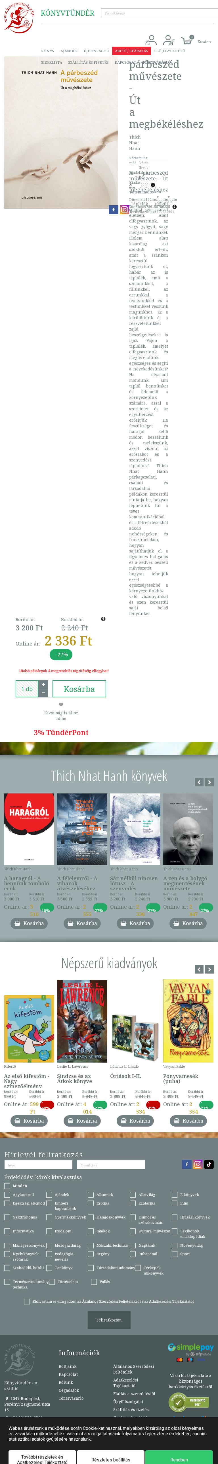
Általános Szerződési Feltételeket (110, 1301)
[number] (27, 688)
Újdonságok (96, 50)
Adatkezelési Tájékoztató (125, 1382)
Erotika (103, 1203)
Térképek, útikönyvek (154, 1270)
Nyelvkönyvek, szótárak (26, 1256)
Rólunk (66, 1382)
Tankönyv (64, 1267)
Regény (103, 1253)
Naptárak (147, 1245)
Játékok (103, 1231)
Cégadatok (69, 1390)
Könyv (47, 50)
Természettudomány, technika (31, 1284)
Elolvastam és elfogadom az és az (113, 1301)
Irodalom (63, 1231)
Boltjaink (67, 1366)
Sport (185, 1253)
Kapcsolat (125, 62)
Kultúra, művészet (154, 1231)
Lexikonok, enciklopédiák (192, 1233)
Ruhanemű (148, 1253)
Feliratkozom (109, 1320)
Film (184, 1203)
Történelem (68, 1281)
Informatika (23, 1231)
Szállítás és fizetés (88, 62)
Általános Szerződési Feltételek (133, 1369)
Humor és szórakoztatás (151, 1219)
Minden (20, 1185)
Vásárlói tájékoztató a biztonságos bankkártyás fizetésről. (191, 1381)
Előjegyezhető (169, 50)
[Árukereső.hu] (189, 1404)
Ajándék (69, 50)
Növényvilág (191, 1245)
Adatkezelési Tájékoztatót (171, 1301)
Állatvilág (147, 1194)
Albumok (105, 1194)
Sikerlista (51, 62)
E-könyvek (189, 1194)
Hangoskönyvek (111, 1217)
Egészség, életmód (29, 1203)
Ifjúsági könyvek (195, 1217)
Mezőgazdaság (68, 1245)
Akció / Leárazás (131, 50)
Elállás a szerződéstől (134, 1393)
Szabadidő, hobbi (28, 1267)
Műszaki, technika (112, 1245)
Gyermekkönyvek (70, 1217)
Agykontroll (23, 1194)
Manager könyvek (29, 1245)
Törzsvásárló (156, 62)
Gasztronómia (25, 1217)
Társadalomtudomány (116, 1267)
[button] (198, 38)
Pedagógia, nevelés (64, 1256)
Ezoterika (147, 1203)
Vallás (105, 1281)
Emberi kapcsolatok (65, 1206)
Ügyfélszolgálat (128, 1401)
